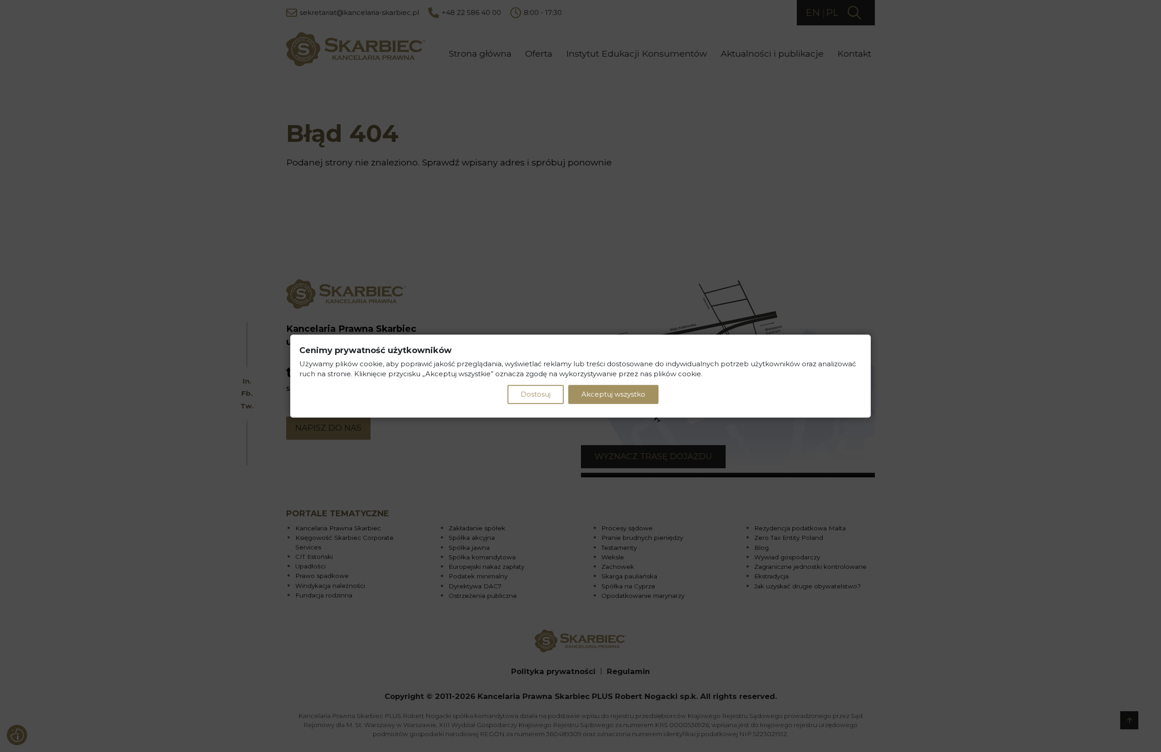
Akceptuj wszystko (613, 394)
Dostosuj (536, 394)
